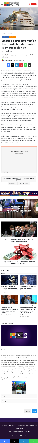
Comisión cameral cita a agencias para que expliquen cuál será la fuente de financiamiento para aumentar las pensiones (19, 209)
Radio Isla (6, 60)
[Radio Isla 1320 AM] (11, 3)
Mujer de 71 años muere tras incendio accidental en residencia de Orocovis (9, 288)
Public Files (27, 431)
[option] (19, 208)
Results (28, 411)
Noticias (10, 33)
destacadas (25, 184)
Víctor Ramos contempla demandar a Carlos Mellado (28, 288)
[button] (19, 387)
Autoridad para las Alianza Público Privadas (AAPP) (19, 179)
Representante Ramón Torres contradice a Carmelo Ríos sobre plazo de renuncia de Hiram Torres (9, 309)
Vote (34, 411)
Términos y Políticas (17, 431)
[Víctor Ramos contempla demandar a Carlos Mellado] (28, 280)
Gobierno (5, 37)
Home (5, 33)
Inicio (9, 431)
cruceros (13, 184)
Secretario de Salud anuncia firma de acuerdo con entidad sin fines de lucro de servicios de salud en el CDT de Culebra (28, 310)
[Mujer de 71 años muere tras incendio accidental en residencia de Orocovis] (9, 280)
